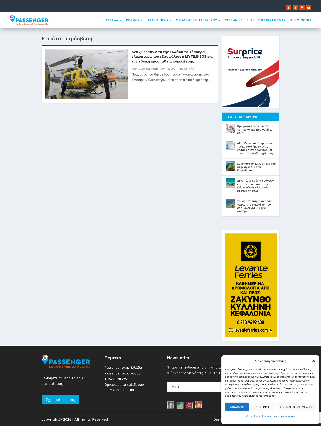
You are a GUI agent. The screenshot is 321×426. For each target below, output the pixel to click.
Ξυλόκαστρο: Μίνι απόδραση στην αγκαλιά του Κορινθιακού (256, 167)
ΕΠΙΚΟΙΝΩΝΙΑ (301, 20)
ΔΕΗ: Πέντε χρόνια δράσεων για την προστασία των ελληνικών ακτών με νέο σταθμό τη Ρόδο (255, 186)
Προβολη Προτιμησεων (296, 407)
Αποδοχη (237, 407)
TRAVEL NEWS (157, 20)
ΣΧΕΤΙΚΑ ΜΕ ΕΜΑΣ (272, 20)
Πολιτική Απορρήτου (284, 416)
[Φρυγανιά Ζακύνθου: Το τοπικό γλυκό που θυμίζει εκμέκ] (230, 128)
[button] (313, 361)
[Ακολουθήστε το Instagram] (302, 7)
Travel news (187, 68)
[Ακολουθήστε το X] (295, 7)
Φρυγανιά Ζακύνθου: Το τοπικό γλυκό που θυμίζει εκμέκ (254, 129)
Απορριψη (263, 407)
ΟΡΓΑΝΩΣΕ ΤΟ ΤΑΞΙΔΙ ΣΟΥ (196, 20)
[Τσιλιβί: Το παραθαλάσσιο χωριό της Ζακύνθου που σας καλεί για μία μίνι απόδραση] (230, 203)
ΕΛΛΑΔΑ (112, 20)
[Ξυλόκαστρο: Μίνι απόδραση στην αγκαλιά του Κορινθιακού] (230, 166)
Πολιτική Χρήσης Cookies (257, 416)
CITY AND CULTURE (239, 20)
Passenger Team (147, 68)
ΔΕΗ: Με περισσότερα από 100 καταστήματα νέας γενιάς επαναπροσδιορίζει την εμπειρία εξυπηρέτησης (255, 148)
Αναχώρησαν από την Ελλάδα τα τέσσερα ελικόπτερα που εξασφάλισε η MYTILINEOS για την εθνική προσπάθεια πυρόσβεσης (172, 56)
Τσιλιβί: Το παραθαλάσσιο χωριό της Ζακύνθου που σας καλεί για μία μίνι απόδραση (255, 206)
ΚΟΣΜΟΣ (133, 20)
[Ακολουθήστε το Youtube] (308, 7)
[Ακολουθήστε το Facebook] (288, 7)
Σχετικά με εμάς (60, 399)
